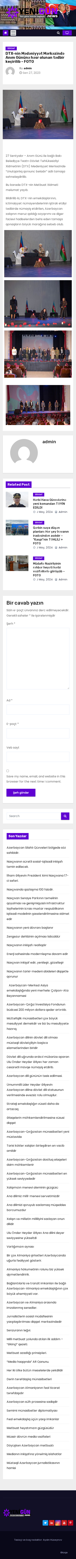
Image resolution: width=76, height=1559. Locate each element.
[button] (58, 32)
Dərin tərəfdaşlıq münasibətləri (29, 1379)
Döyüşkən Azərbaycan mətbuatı (30, 1445)
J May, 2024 (44, 512)
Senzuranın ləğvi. (19, 1330)
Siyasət (11, 48)
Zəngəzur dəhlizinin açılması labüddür (33, 936)
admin (28, 68)
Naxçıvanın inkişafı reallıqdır (26, 945)
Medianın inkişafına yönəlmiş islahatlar (34, 1454)
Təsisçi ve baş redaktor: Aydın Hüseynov (38, 1540)
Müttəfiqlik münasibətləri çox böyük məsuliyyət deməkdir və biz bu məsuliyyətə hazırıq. (38, 1023)
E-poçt (12, 724)
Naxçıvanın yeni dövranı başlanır (30, 928)
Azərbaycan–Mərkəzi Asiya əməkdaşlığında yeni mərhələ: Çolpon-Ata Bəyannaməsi (37, 990)
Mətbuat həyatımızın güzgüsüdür (30, 1428)
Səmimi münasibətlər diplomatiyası (32, 1410)
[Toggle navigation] (13, 32)
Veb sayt (12, 747)
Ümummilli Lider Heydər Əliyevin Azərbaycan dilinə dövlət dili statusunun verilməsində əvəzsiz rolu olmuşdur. (35, 1090)
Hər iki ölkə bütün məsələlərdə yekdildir (35, 1370)
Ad (9, 700)
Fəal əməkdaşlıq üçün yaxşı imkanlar (33, 1419)
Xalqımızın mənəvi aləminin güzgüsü (32, 1187)
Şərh (10, 624)
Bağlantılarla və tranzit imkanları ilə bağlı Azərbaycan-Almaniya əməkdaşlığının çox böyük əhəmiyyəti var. (37, 1288)
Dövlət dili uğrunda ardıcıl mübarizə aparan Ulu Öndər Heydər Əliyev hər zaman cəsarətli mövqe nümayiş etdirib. (38, 1062)
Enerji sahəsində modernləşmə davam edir (37, 954)
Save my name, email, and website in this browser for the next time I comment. (35, 779)
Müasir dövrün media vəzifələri (28, 1437)
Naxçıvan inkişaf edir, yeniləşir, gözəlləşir (35, 962)
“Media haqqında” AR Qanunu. (28, 1362)
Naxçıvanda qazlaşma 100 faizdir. (30, 889)
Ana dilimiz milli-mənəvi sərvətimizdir (33, 1196)
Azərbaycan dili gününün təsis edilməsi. (34, 1076)
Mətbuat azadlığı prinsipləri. (27, 1353)
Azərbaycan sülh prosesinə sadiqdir (32, 1402)
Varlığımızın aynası (20, 1246)
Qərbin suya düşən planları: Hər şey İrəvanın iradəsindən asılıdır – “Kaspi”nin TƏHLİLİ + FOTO (51, 535)
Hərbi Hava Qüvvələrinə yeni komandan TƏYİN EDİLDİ (49, 504)
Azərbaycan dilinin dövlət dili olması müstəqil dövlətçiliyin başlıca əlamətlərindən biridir (32, 1042)
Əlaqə (64, 1552)
